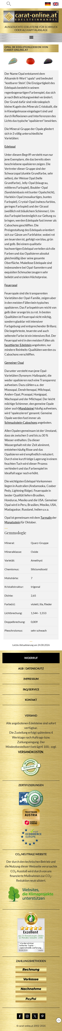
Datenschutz (34, 668)
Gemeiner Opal (14, 362)
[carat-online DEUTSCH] (48, 4)
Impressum (30, 678)
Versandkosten (30, 752)
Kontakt (31, 699)
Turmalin (46, 517)
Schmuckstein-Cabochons (20, 422)
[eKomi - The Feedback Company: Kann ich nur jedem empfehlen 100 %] (31, 951)
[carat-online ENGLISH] (56, 4)
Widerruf (31, 657)
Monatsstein (12, 522)
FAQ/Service (31, 689)
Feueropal (10, 285)
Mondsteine (26, 408)
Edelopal (10, 146)
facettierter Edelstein (18, 345)
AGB (21, 668)
